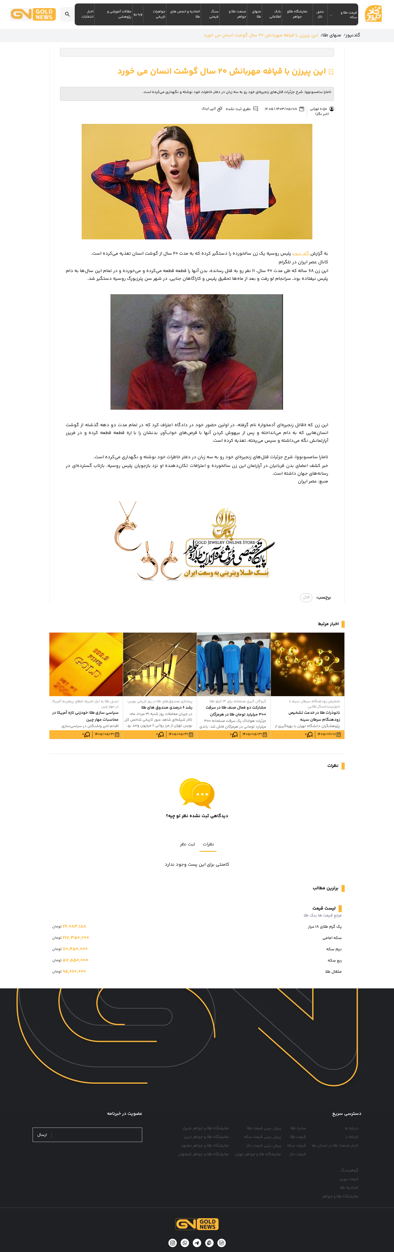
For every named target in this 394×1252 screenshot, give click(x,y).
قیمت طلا (298, 1137)
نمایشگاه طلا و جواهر (340, 1196)
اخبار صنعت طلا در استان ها (335, 1146)
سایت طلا (298, 1128)
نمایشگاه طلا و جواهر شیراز (206, 1128)
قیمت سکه (296, 1146)
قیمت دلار (297, 1154)
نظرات (208, 844)
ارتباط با (352, 1137)
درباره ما (352, 1128)
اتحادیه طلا (349, 1188)
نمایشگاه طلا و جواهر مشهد (205, 1146)
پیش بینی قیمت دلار (263, 1146)
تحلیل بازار (320, 14)
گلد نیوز (302, 253)
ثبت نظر (187, 844)
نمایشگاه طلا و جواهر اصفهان (203, 1154)
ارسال (42, 1135)
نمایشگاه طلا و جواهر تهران (258, 1154)
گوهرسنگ (349, 1170)
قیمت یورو (349, 1179)
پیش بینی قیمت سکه (262, 1137)
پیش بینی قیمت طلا (264, 1128)
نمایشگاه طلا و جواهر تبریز (206, 1137)
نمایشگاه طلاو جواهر (297, 14)
